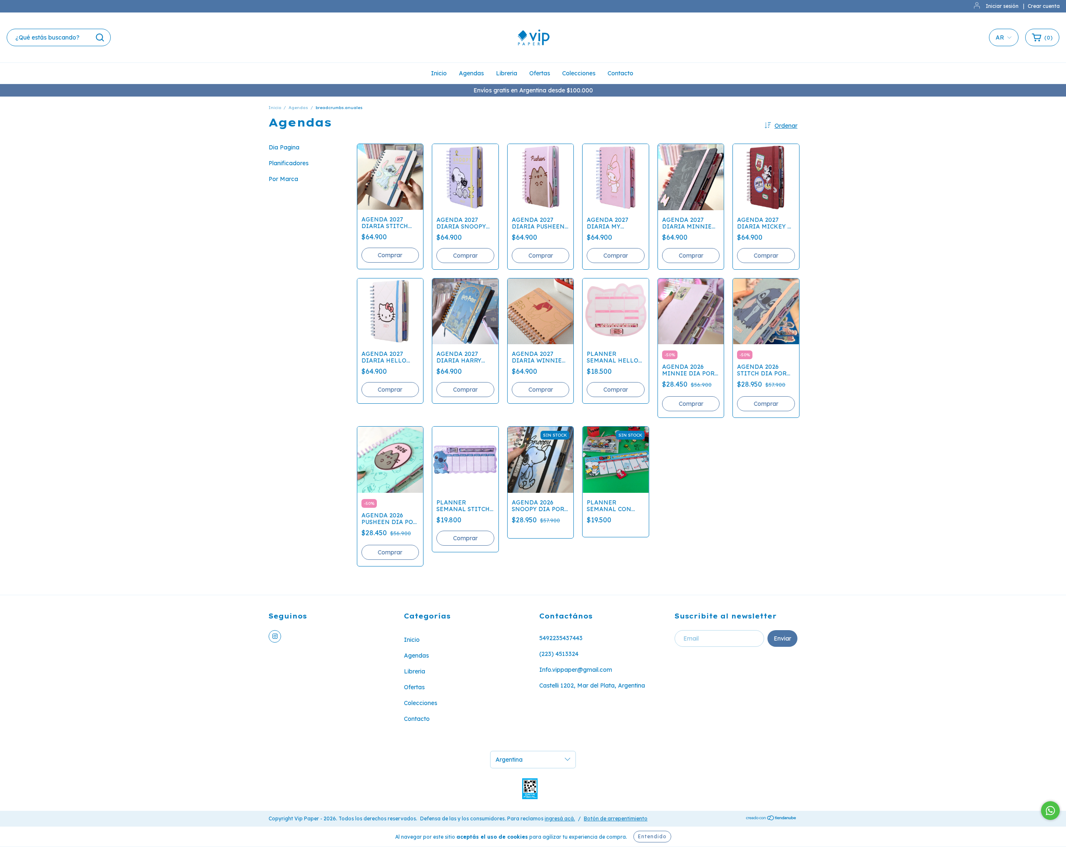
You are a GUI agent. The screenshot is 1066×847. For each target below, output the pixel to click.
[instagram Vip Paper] (275, 636)
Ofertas (539, 73)
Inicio (439, 73)
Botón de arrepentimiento (616, 818)
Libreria (506, 73)
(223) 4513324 (558, 654)
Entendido (652, 836)
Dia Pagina (284, 147)
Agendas (471, 73)
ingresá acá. (560, 818)
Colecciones (578, 73)
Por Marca (283, 179)
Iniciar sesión (1002, 6)
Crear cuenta (1044, 6)
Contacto (620, 73)
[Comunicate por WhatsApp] (1050, 810)
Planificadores (289, 163)
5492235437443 (561, 638)
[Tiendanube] (771, 819)
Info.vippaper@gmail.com (575, 669)
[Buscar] (100, 37)
